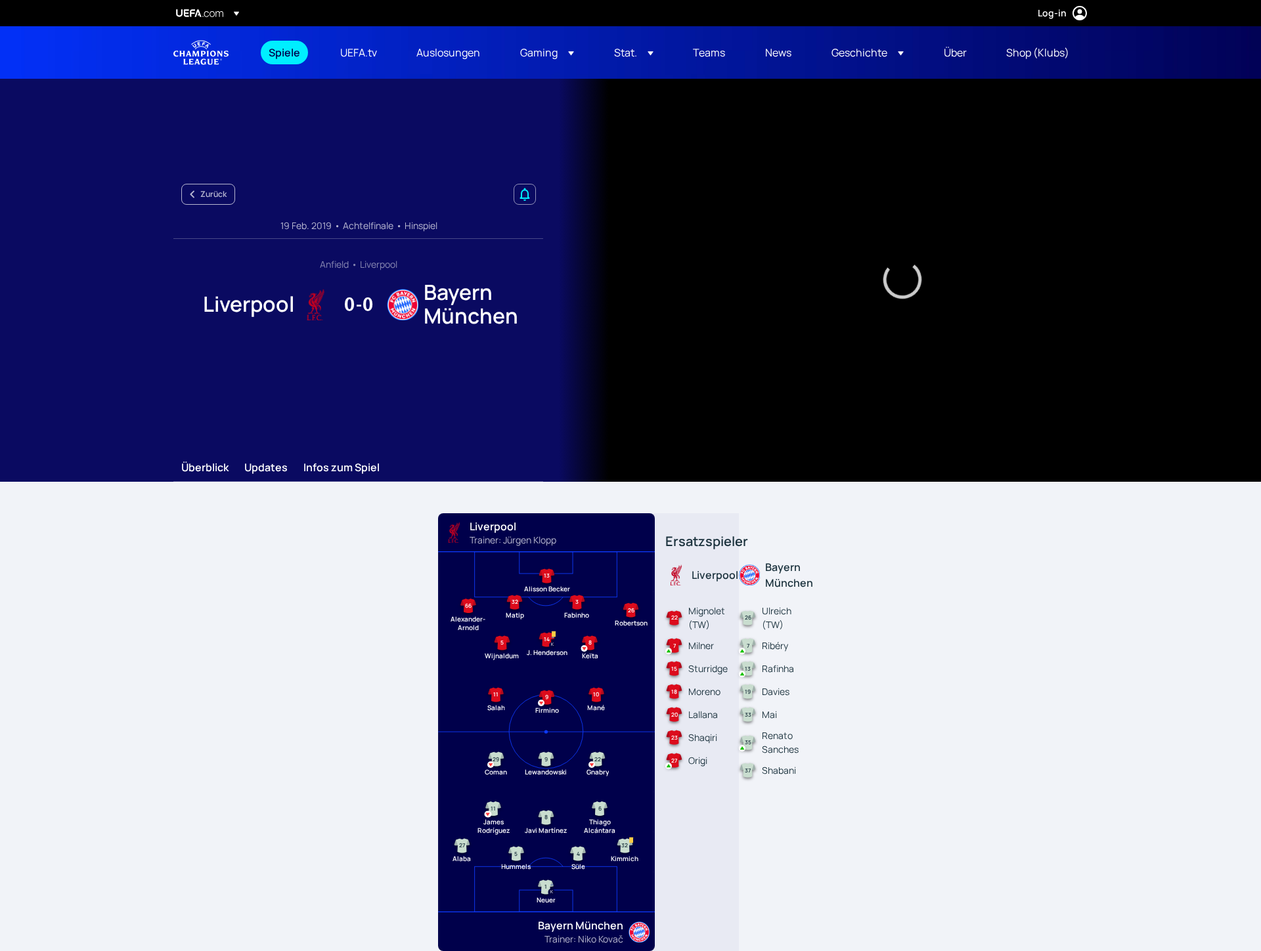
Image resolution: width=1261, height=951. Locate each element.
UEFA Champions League (201, 52)
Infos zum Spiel (341, 468)
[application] (902, 280)
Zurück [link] (213, 194)
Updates (266, 468)
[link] (284, 52)
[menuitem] (288, 52)
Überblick (205, 468)
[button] (547, 52)
